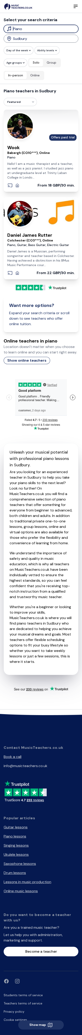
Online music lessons (21, 891)
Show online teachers (26, 360)
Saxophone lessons (20, 863)
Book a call (12, 756)
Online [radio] (35, 75)
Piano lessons (15, 836)
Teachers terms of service (23, 1003)
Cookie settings (15, 1020)
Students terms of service (23, 995)
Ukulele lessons (16, 854)
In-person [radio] (15, 75)
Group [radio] (51, 62)
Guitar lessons (16, 827)
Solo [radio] (36, 62)
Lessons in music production (27, 881)
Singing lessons (16, 845)
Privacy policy (14, 1011)
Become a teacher (41, 951)
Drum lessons (15, 872)
